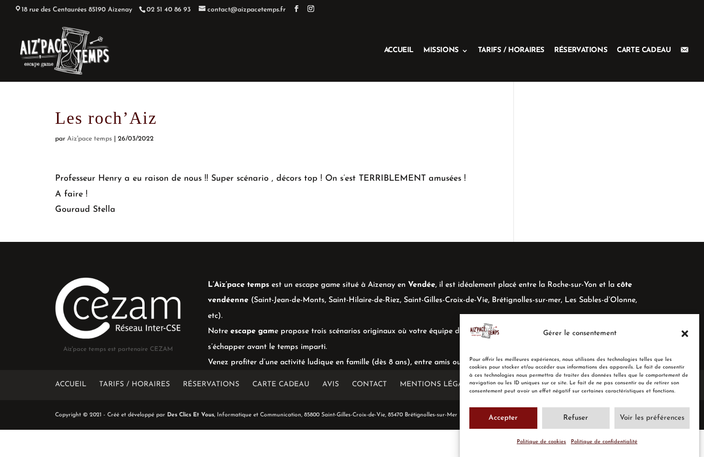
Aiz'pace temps (89, 138)
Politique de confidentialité (604, 442)
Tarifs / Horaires (511, 50)
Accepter (503, 417)
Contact (369, 384)
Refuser (575, 417)
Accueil (399, 50)
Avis (330, 384)
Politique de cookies (541, 442)
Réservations (580, 50)
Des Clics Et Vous (190, 415)
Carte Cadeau (643, 50)
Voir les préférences (652, 417)
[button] (685, 333)
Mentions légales (438, 384)
